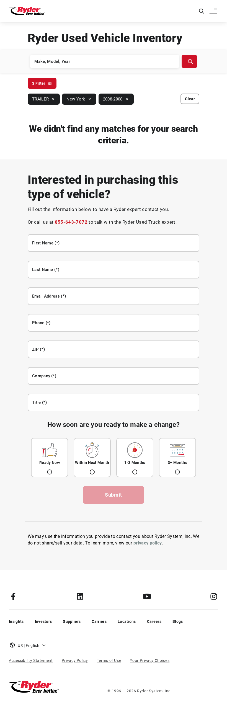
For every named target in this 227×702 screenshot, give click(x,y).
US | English (29, 645)
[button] (213, 11)
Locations (127, 621)
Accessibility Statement (31, 660)
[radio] (49, 457)
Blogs (177, 621)
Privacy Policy (75, 660)
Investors (43, 621)
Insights (16, 621)
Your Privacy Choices (149, 660)
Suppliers (72, 621)
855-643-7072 (71, 222)
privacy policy (147, 543)
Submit (113, 495)
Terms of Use (109, 660)
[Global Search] (201, 11)
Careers (154, 621)
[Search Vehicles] (189, 61)
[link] (13, 596)
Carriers (99, 621)
